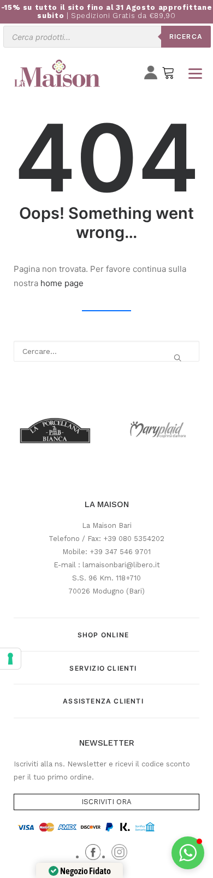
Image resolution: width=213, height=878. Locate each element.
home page (62, 283)
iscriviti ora (106, 802)
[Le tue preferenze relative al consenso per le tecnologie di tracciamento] (10, 658)
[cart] (168, 75)
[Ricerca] (106, 351)
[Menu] (195, 73)
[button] (177, 357)
